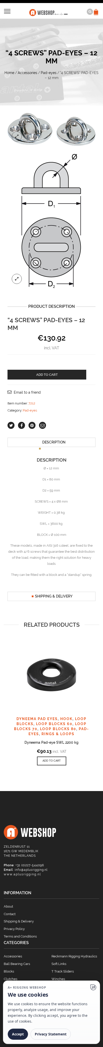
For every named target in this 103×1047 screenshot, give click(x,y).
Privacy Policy (14, 929)
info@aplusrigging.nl (31, 870)
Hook (66, 719)
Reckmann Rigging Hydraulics (74, 956)
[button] (51, 761)
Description (54, 442)
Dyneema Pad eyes (37, 719)
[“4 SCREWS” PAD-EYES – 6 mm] (51, 220)
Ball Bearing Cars (17, 964)
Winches (58, 979)
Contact (10, 914)
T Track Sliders (63, 971)
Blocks (9, 971)
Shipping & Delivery (53, 596)
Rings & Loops (58, 734)
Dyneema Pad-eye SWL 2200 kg (51, 742)
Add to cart (47, 375)
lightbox (17, 136)
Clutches (10, 979)
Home (9, 73)
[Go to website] (93, 987)
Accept (18, 1034)
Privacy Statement (50, 1034)
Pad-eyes (48, 73)
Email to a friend (27, 392)
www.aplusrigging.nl (22, 874)
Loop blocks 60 (54, 724)
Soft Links (59, 964)
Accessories (27, 73)
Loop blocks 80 (58, 729)
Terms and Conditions (20, 936)
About (8, 906)
